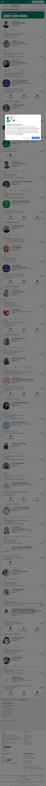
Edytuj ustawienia (27, 138)
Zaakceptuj (35, 137)
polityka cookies (19, 134)
